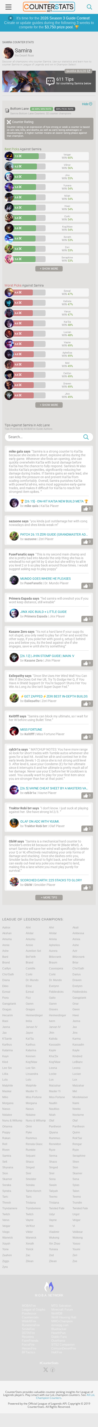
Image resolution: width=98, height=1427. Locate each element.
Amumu (7, 939)
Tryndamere (9, 1208)
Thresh (6, 1202)
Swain (53, 1185)
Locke (53, 1074)
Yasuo (76, 1243)
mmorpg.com (60, 1325)
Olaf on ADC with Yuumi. (40, 821)
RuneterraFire (31, 1325)
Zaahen (7, 1255)
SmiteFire (28, 1329)
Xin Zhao (54, 1243)
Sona (52, 1179)
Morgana (7, 1103)
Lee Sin (7, 1068)
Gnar (75, 1003)
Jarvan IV (31, 1027)
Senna (53, 1155)
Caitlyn (6, 968)
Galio (52, 997)
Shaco (30, 1161)
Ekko (5, 986)
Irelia (29, 1021)
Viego (6, 1232)
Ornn (29, 1126)
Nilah (52, 1114)
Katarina (7, 1050)
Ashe (75, 945)
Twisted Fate (56, 1208)
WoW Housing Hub (63, 1317)
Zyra (5, 1267)
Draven (77, 980)
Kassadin (55, 1044)
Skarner (77, 1173)
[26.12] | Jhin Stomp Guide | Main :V (47, 656)
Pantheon (55, 1126)
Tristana (31, 1202)
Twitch (6, 1214)
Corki (29, 974)
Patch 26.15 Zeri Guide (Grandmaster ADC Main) (59, 534)
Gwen (76, 1009)
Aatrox (6, 927)
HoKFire (56, 1352)
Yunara (53, 1249)
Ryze (52, 1149)
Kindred (77, 1056)
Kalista (53, 1038)
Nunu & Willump (12, 1120)
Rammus (31, 1138)
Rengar (77, 1144)
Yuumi (76, 1249)
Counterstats (30, 1317)
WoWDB (56, 1313)
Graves (53, 1009)
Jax (74, 1027)
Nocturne (78, 1114)
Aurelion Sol (33, 950)
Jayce (29, 1032)
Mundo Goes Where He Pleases (45, 578)
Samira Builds (76, 71)
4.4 (17, 292)
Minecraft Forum (62, 1309)
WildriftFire (29, 1321)
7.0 (17, 156)
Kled (5, 1062)
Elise (29, 986)
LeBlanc (77, 1062)
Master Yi (31, 1091)
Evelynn (54, 986)
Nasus (6, 1108)
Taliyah (53, 1191)
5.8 (17, 187)
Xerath (30, 1243)
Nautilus (54, 1108)
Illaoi (5, 1021)
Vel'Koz (30, 1226)
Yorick (29, 1249)
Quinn (76, 1132)
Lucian (76, 1074)
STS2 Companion (63, 1344)
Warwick (7, 1237)
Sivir (28, 1173)
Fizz (28, 997)
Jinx (74, 1032)
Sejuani (30, 1155)
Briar (75, 962)
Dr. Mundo (32, 980)
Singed (30, 1167)
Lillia (5, 1074)
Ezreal (6, 991)
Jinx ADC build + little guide (43, 612)
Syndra (6, 1191)
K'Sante (7, 1038)
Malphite (7, 1085)
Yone (5, 1249)
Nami (75, 1103)
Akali (75, 927)
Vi (73, 1226)
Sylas (75, 1185)
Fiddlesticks (56, 991)
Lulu (5, 1079)
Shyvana (7, 1167)
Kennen (31, 1056)
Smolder (31, 1179)
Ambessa (78, 933)
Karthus (7, 1044)
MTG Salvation (61, 1305)
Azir (74, 950)
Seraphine (78, 1155)
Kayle (52, 1050)
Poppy (6, 1132)
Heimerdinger (34, 1015)
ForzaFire (28, 1344)
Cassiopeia (56, 968)
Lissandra (32, 1074)
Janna (76, 1021)
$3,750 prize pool (59, 27)
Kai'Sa (30, 1038)
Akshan (7, 933)
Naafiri (53, 1103)
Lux (51, 1079)
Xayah (6, 1243)
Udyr (52, 1214)
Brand (6, 962)
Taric (5, 1196)
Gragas (6, 1009)
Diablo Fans (59, 1336)
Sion (75, 1167)
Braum (53, 962)
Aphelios (54, 945)
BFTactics (28, 1352)
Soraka (6, 1185)
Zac (28, 1255)
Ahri (28, 927)
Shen (75, 1161)
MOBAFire (29, 1305)
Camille (30, 968)
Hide (85, 104)
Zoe (74, 1261)
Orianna (7, 1126)
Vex (51, 1226)
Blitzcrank (55, 956)
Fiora (5, 997)
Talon (75, 1191)
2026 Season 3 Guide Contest (64, 18)
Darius (76, 974)
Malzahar (55, 1085)
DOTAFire (28, 1333)
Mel (74, 1091)
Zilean (30, 1261)
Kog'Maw (31, 1062)
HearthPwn (58, 1333)
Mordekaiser (80, 1097)
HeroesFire (29, 1348)
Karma (76, 1038)
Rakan (6, 1138)
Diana (6, 980)
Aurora (53, 950)
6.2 (17, 166)
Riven (6, 1149)
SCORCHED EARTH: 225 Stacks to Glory (51, 880)
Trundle (77, 1202)
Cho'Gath (78, 968)
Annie (6, 945)
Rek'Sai (77, 1138)
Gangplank (79, 997)
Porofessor (29, 1313)
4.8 (17, 344)
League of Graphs (33, 1309)
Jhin (51, 1032)
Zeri (74, 1255)
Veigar (76, 1220)
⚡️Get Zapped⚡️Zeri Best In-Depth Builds (54, 696)
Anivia (53, 939)
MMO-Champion (62, 1321)
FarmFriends (30, 1340)
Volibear (77, 1232)
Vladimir (54, 1232)
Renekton (55, 1144)
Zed (51, 1255)
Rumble (31, 1149)
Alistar (30, 933)
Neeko (76, 1108)
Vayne (30, 1220)
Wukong (54, 1237)
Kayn (5, 1056)
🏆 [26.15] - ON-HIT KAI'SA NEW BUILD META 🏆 (54, 501)
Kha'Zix (53, 1056)
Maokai (6, 1091)
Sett (4, 1161)
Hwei (75, 1015)
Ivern (52, 1021)
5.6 (17, 238)
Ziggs (5, 1261)
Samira (6, 1155)
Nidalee (7, 1114)
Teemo (53, 1196)
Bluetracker (58, 1329)
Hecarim (7, 1015)
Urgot (75, 1214)
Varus (5, 1220)
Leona (53, 1068)
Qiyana (53, 1132)
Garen (30, 1003)
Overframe (58, 1340)
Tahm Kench (33, 1191)
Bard (5, 956)
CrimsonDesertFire (63, 1348)
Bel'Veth (31, 956)
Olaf (51, 1120)
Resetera (28, 1336)
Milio (5, 1097)
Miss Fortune (31, 729)
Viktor (29, 1232)
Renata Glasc (34, 1144)
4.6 (17, 323)
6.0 (17, 176)
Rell (4, 1144)
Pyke (29, 1132)
